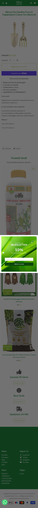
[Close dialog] (36, 236)
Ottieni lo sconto (19, 264)
